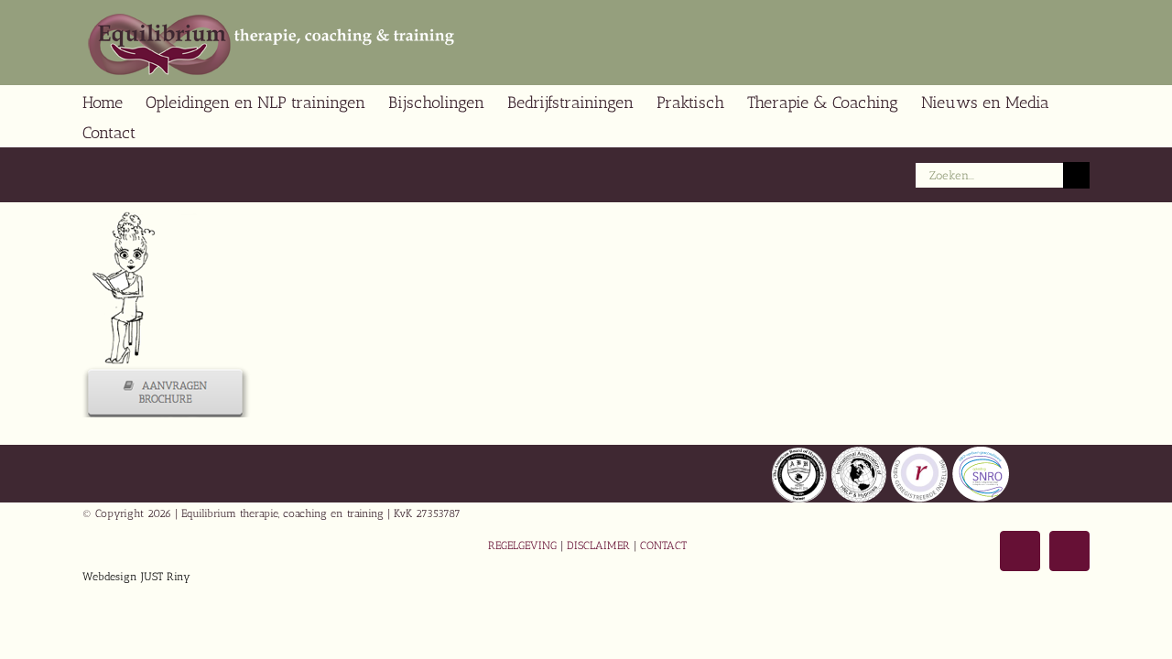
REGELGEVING (522, 545)
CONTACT (663, 545)
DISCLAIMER (598, 545)
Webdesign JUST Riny (136, 576)
